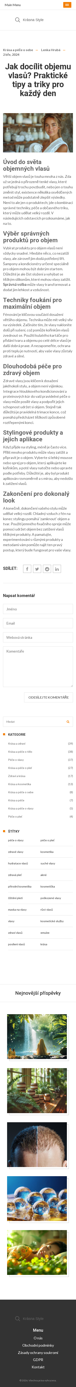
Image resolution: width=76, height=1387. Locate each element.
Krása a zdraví (16, 743)
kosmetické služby (52, 921)
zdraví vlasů (15, 932)
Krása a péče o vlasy (20, 808)
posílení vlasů (16, 944)
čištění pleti (15, 898)
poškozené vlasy (51, 898)
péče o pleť (48, 840)
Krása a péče (16, 800)
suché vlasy (48, 863)
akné (44, 875)
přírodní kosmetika (19, 886)
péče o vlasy (16, 840)
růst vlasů (47, 909)
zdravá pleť (15, 875)
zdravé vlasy (15, 851)
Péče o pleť (15, 816)
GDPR (38, 1359)
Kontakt (38, 1367)
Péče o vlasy (16, 759)
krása (44, 944)
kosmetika (47, 851)
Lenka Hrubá (50, 50)
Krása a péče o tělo (20, 751)
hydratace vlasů (18, 863)
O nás (38, 1338)
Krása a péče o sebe (18, 50)
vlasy (11, 921)
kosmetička (48, 886)
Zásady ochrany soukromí (38, 1352)
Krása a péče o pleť (20, 768)
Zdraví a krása (16, 776)
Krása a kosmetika (19, 784)
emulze (45, 932)
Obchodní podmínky (38, 1345)
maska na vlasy (17, 909)
